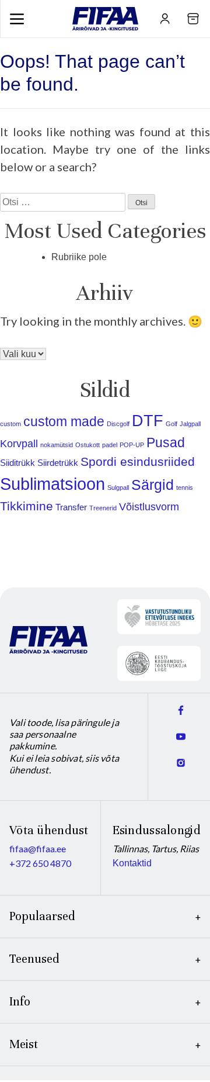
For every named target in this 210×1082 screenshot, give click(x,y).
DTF (147, 421)
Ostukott (87, 444)
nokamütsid (56, 444)
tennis (184, 487)
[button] (17, 18)
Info (19, 1001)
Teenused (34, 959)
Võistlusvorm (149, 506)
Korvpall (19, 443)
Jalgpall (190, 423)
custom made (63, 421)
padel (109, 444)
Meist (23, 1044)
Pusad (165, 442)
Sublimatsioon (52, 483)
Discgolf (118, 423)
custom (10, 423)
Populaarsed (42, 916)
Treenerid (103, 507)
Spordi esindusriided (137, 461)
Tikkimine (26, 506)
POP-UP (132, 444)
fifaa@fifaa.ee (37, 848)
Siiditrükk (17, 463)
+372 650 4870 (40, 863)
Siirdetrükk (57, 463)
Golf (171, 423)
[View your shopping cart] (193, 19)
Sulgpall (118, 487)
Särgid (152, 485)
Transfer (71, 507)
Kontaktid (132, 863)
